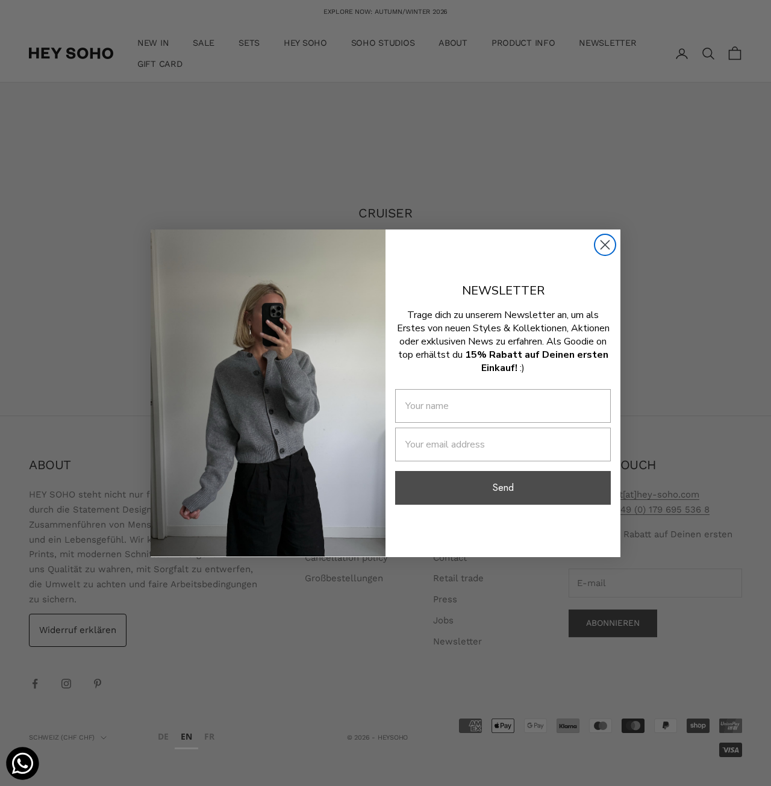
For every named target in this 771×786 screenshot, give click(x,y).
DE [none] (163, 736)
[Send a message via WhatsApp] (22, 763)
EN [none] (186, 736)
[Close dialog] (605, 244)
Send (503, 487)
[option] (163, 738)
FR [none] (209, 736)
